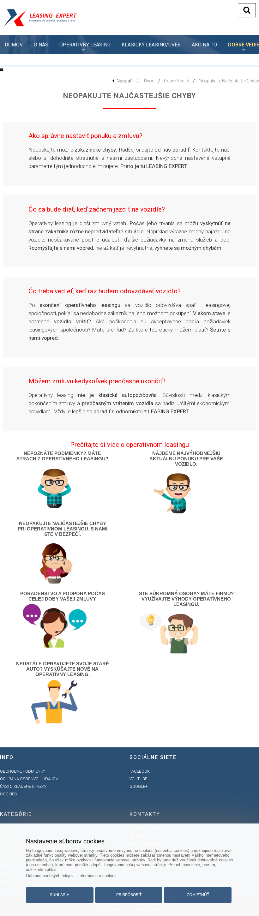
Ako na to (204, 45)
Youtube (138, 778)
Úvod (149, 80)
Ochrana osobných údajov (29, 778)
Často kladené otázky (23, 786)
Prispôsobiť (129, 895)
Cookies (8, 794)
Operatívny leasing (85, 45)
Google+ (139, 786)
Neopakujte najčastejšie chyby (229, 80)
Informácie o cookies (97, 875)
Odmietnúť (198, 895)
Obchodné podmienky (22, 771)
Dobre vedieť (176, 80)
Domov (14, 45)
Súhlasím (59, 895)
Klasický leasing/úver (151, 45)
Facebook (140, 771)
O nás (41, 45)
